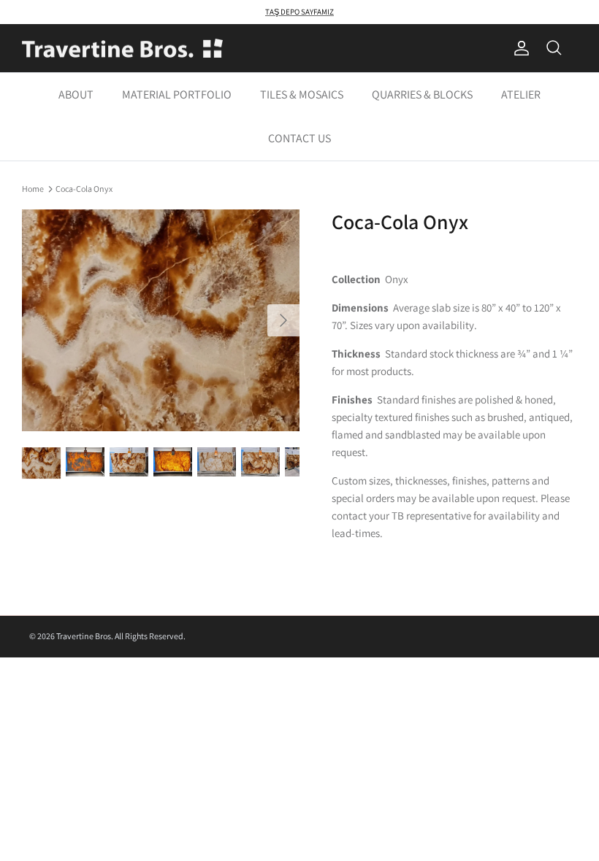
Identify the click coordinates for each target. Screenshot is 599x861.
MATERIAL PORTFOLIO (177, 94)
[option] (161, 320)
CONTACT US (299, 138)
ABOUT (76, 94)
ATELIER (521, 94)
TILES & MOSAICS (301, 94)
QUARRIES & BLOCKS (422, 94)
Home (33, 187)
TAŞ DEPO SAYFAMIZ (299, 12)
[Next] (283, 320)
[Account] (518, 48)
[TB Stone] (122, 48)
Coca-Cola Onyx (84, 187)
